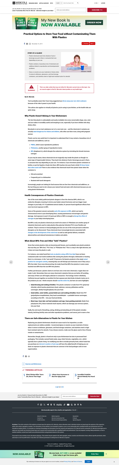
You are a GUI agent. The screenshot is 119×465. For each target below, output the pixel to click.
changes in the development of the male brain (43, 232)
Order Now (95, 454)
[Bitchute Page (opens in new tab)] (71, 405)
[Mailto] (25, 360)
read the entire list (63, 280)
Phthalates (34, 148)
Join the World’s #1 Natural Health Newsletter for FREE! (27, 8)
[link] (24, 44)
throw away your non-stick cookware (74, 101)
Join (62, 387)
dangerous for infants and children (46, 131)
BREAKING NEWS (33, 3)
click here (38, 435)
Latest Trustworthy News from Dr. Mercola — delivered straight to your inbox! (38, 397)
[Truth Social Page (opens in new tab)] (54, 405)
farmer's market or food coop (49, 344)
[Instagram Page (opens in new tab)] (41, 405)
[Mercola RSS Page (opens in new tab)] (80, 405)
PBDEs (33, 145)
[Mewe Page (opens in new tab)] (59, 405)
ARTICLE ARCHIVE (44, 3)
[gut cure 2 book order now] (59, 29)
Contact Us (40, 418)
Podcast (75, 418)
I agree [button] (88, 461)
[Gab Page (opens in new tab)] (51, 405)
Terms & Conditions (52, 444)
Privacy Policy (67, 461)
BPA (32, 151)
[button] (97, 10)
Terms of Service (78, 461)
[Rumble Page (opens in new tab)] (75, 405)
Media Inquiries (56, 416)
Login (57, 387)
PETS (51, 3)
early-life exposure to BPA (62, 211)
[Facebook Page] (23, 360)
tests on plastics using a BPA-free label (63, 254)
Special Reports (77, 420)
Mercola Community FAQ (58, 418)
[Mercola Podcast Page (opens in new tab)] (78, 405)
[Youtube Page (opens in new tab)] (68, 405)
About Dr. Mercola (41, 416)
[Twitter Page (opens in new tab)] (44, 405)
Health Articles (41, 420)
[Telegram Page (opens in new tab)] (48, 405)
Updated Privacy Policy (65, 444)
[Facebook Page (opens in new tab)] (38, 405)
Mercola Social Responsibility (59, 420)
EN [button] (96, 3)
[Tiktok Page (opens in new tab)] (64, 405)
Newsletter (75, 416)
